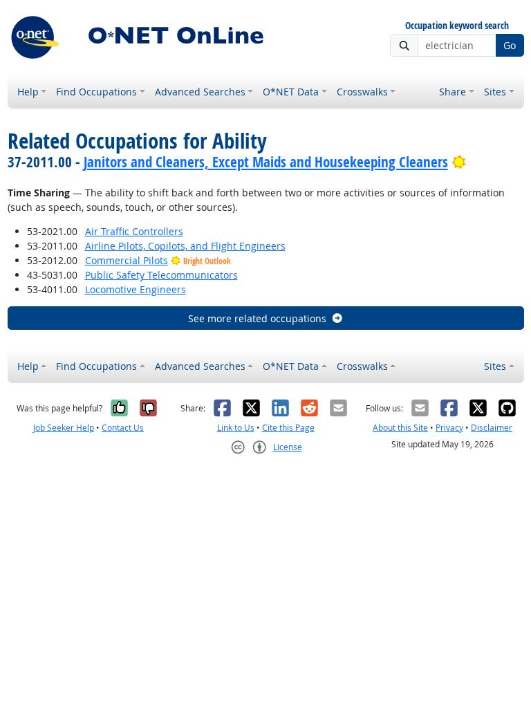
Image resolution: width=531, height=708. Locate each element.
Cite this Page (288, 428)
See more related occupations (257, 318)
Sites (495, 91)
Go (509, 45)
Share (452, 91)
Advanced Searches (200, 91)
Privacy (449, 428)
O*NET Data (291, 91)
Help (28, 91)
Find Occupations (96, 91)
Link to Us (235, 428)
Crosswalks (362, 91)
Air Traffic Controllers (134, 231)
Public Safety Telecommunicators (161, 274)
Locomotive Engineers (135, 289)
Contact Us (123, 428)
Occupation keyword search (457, 26)
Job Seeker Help (63, 428)
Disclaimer (491, 428)
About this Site (400, 428)
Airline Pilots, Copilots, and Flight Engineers (185, 245)
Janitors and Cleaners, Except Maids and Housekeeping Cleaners (266, 161)
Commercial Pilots (126, 260)
